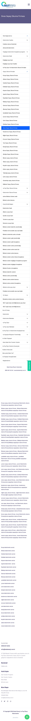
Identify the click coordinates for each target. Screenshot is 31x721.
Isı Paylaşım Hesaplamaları (9, 356)
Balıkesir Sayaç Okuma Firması (11, 184)
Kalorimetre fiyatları (8, 40)
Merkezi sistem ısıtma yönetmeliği (12, 245)
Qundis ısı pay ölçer (8, 215)
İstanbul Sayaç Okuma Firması (11, 83)
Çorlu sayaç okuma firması (10, 176)
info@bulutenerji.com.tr (8, 649)
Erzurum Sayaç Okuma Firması (11, 139)
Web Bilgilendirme (7, 36)
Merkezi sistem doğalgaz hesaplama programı (15, 260)
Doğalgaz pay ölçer (8, 60)
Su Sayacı (5, 295)
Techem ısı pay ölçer (8, 219)
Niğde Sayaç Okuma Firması (10, 135)
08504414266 (5, 646)
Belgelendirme (6, 360)
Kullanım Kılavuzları (7, 349)
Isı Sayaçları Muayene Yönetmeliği (11, 334)
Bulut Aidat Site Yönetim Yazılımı (11, 342)
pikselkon (15, 717)
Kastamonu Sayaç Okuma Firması (12, 131)
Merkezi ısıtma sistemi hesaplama (12, 283)
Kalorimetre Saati (7, 208)
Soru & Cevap (6, 310)
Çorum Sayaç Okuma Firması (10, 116)
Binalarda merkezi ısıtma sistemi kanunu (13, 299)
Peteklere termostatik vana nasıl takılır (13, 230)
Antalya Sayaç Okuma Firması (10, 154)
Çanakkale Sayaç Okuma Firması (11, 113)
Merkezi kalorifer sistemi (9, 272)
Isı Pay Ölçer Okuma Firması (10, 188)
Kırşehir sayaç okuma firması (10, 165)
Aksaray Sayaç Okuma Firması (11, 109)
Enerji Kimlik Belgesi (8, 204)
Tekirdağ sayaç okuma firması (11, 173)
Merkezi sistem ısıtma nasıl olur (11, 249)
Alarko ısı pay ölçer (8, 212)
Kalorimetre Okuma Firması (10, 192)
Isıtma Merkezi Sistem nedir (10, 196)
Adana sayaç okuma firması (10, 161)
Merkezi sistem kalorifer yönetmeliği (12, 227)
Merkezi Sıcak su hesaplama (10, 268)
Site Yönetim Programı (7, 674)
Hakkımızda (4, 666)
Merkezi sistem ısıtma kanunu (10, 253)
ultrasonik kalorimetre (8, 48)
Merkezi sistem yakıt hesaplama (11, 242)
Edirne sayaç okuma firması (10, 169)
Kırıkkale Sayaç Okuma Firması (11, 86)
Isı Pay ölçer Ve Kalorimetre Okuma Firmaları (14, 67)
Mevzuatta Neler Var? (8, 353)
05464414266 (4, 695)
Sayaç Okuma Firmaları (9, 71)
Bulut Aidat (4, 679)
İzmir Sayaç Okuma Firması (10, 120)
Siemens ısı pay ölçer (8, 223)
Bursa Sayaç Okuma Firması (10, 150)
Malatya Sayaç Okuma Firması (11, 101)
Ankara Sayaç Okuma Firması (10, 79)
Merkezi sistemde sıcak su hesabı (11, 234)
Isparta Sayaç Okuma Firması (10, 94)
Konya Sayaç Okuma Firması (10, 75)
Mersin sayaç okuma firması (10, 158)
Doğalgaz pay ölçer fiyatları (10, 64)
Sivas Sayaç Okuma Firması (10, 128)
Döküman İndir (29, 366)
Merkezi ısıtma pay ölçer (9, 287)
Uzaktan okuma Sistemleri (9, 44)
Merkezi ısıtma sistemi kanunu (11, 279)
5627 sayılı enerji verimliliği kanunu (11, 306)
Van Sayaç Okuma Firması (10, 143)
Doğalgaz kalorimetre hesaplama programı (14, 52)
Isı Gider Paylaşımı (7, 338)
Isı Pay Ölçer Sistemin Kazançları (11, 346)
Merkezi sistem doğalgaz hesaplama (12, 264)
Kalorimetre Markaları (8, 318)
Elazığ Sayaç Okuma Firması (10, 146)
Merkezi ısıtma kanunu (8, 200)
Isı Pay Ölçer (6, 322)
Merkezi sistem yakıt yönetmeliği (11, 238)
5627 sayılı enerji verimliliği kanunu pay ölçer (14, 303)
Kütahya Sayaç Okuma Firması (11, 124)
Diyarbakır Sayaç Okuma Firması (11, 98)
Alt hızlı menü (4, 682)
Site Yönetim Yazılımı (6, 677)
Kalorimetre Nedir (7, 56)
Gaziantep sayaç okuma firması (11, 180)
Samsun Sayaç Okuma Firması (11, 105)
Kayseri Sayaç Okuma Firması (10, 90)
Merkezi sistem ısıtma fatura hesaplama (13, 257)
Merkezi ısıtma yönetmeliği (10, 275)
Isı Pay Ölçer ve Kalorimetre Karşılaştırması (14, 330)
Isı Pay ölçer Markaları (8, 327)
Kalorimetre (6, 314)
